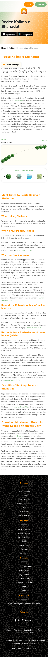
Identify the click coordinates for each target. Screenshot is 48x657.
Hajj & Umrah (24, 575)
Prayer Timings (24, 492)
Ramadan (24, 511)
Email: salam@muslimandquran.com (24, 604)
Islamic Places (24, 515)
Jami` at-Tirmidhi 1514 (23, 250)
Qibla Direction (24, 500)
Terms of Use (30, 648)
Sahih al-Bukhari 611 (34, 328)
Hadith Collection (24, 504)
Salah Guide (24, 571)
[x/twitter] (30, 621)
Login (29, 4)
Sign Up (41, 4)
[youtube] (26, 621)
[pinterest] (22, 621)
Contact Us (29, 633)
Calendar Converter (24, 582)
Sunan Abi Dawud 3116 (10, 380)
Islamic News (24, 578)
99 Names (24, 553)
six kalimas (19, 101)
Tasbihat (12, 48)
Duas (24, 507)
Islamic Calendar (24, 529)
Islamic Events (24, 533)
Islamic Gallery (24, 537)
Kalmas (24, 549)
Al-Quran (24, 496)
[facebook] (15, 621)
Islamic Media (24, 545)
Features (17, 630)
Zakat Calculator (24, 567)
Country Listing (29, 630)
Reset (44, 141)
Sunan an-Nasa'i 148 (20, 407)
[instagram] (19, 621)
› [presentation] (43, 176)
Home (3, 48)
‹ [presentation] (4, 176)
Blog (24, 590)
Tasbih (24, 541)
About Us (18, 633)
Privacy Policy (17, 648)
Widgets (24, 586)
